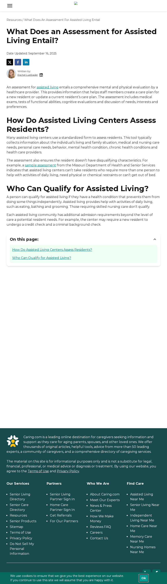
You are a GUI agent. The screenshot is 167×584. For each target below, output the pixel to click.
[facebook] (18, 62)
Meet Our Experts (105, 500)
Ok (143, 578)
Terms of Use (38, 471)
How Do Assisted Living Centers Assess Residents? (52, 250)
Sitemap (16, 527)
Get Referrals (60, 515)
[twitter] (10, 62)
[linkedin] (26, 62)
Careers (96, 532)
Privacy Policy (68, 471)
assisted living (47, 87)
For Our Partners (64, 521)
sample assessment (40, 165)
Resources (14, 20)
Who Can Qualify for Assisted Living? (41, 258)
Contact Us (99, 538)
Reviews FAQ (100, 527)
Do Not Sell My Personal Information (22, 549)
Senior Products (23, 521)
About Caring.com (105, 494)
